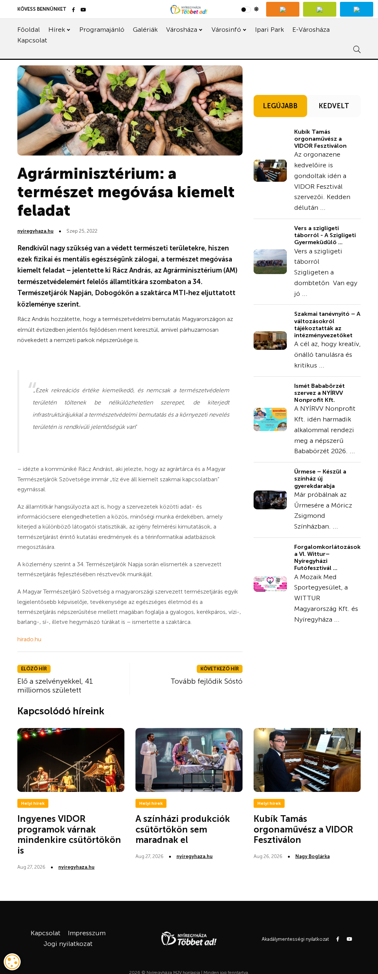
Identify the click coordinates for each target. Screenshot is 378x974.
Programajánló (101, 29)
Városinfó (226, 29)
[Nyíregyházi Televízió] (282, 9)
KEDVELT (334, 106)
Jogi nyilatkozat (68, 944)
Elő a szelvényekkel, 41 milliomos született (55, 685)
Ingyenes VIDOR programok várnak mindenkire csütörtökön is (69, 834)
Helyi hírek (33, 803)
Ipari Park (269, 29)
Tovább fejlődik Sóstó (207, 681)
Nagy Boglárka (312, 856)
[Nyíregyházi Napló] (319, 9)
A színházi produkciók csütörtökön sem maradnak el (182, 829)
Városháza (181, 29)
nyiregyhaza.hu (35, 231)
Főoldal (28, 29)
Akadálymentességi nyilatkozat (295, 939)
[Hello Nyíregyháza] (356, 9)
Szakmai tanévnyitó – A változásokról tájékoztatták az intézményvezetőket (327, 324)
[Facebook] (73, 10)
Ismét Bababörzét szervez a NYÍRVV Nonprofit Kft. (319, 392)
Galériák (145, 29)
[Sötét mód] (250, 9)
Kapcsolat (32, 40)
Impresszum (87, 933)
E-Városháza (311, 29)
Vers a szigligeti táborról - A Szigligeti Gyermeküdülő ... (325, 235)
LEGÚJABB (280, 106)
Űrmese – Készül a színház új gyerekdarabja (320, 478)
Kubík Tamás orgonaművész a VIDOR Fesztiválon (320, 138)
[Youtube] (83, 10)
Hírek (56, 29)
